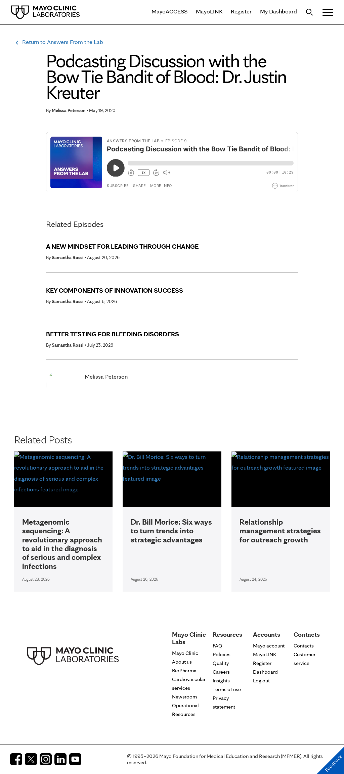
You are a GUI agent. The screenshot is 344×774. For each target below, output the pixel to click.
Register (241, 11)
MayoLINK (209, 11)
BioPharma (184, 670)
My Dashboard (278, 11)
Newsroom (184, 696)
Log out (261, 680)
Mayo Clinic (185, 653)
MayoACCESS (169, 11)
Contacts (304, 645)
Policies (221, 654)
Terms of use (227, 689)
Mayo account (269, 645)
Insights (221, 680)
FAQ (217, 645)
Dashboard (265, 672)
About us (182, 662)
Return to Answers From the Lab (62, 41)
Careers (221, 672)
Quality (221, 663)
